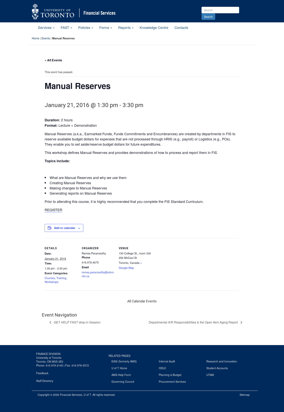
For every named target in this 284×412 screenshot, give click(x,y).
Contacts (181, 27)
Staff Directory (44, 381)
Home (35, 38)
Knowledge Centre (154, 27)
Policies (84, 27)
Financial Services (71, 395)
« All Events (53, 60)
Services (45, 27)
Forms (104, 27)
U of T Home (119, 368)
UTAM (210, 375)
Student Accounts (217, 368)
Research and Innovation (221, 361)
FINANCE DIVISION (48, 354)
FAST (65, 27)
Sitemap (245, 395)
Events (46, 38)
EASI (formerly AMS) (124, 361)
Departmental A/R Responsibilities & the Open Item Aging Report (194, 322)
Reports (125, 27)
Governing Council (122, 381)
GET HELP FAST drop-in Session (76, 322)
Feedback (42, 373)
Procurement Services (172, 381)
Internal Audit (167, 361)
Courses (50, 278)
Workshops (51, 282)
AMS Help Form (121, 375)
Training (61, 278)
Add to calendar (64, 228)
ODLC (162, 368)
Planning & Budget (170, 375)
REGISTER (53, 209)
